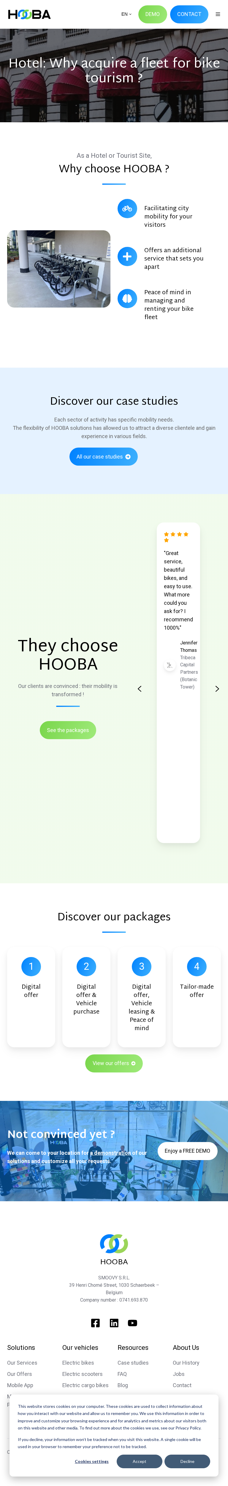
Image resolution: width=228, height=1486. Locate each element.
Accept (139, 1461)
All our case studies (100, 456)
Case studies (133, 1363)
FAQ (122, 1374)
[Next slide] (217, 688)
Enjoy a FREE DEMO (187, 1151)
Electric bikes (78, 1363)
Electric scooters (82, 1374)
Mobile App (20, 1385)
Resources (133, 1347)
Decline (187, 1461)
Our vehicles (80, 1347)
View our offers (111, 1063)
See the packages (68, 730)
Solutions (21, 1347)
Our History (186, 1363)
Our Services (22, 1363)
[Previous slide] (139, 688)
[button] (218, 14)
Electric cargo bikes (85, 1385)
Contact (182, 1385)
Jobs (179, 1374)
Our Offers (19, 1374)
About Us (186, 1347)
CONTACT (189, 14)
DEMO (152, 14)
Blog (123, 1385)
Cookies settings (92, 1461)
